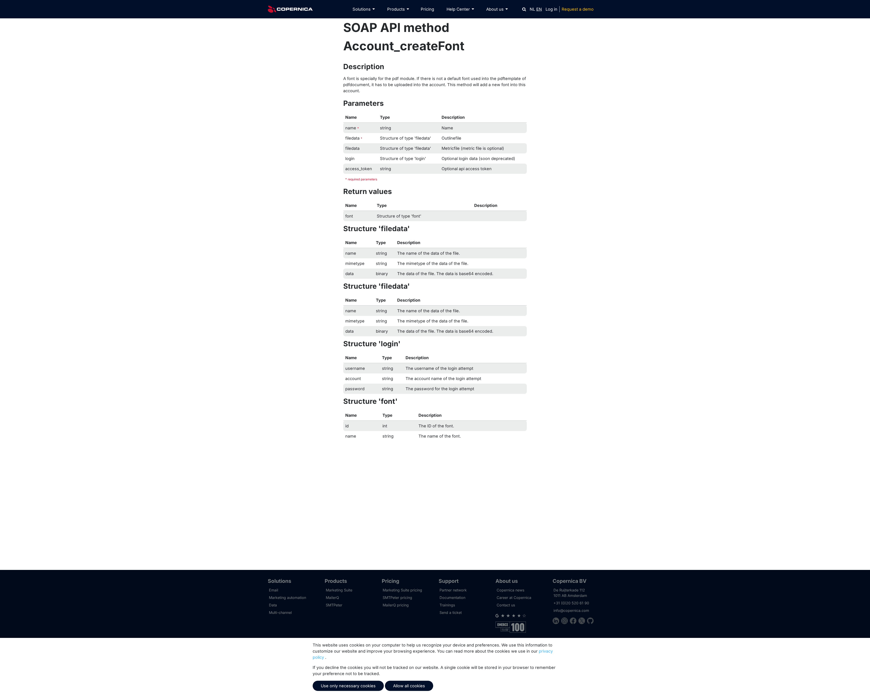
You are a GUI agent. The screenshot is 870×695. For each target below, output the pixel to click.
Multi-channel (280, 612)
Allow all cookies (409, 685)
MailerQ (332, 597)
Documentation (452, 597)
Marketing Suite (339, 590)
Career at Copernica (514, 597)
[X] (582, 621)
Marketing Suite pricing (402, 590)
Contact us (506, 605)
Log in (551, 9)
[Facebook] (574, 621)
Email (273, 590)
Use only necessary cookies (348, 685)
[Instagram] (565, 621)
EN (539, 9)
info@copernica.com (571, 610)
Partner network (453, 590)
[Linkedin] (557, 621)
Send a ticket (451, 612)
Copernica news (510, 590)
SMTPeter (334, 605)
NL (532, 9)
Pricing (427, 9)
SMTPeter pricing (397, 597)
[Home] (290, 9)
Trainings (447, 605)
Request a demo (578, 9)
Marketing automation (287, 597)
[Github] (590, 621)
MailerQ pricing (396, 605)
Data (273, 605)
